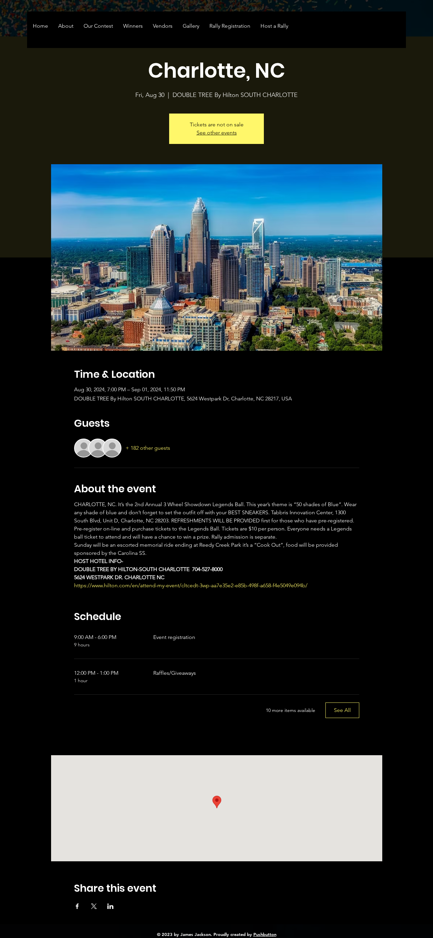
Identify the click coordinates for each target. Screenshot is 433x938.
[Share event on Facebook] (77, 906)
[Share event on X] (94, 906)
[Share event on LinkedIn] (110, 906)
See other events (217, 132)
